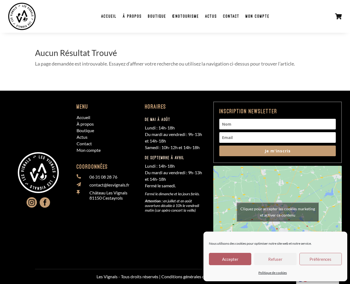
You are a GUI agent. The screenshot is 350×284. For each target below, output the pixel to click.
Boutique (157, 16)
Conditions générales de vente (189, 276)
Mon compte (258, 16)
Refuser (275, 259)
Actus (211, 16)
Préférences (320, 259)
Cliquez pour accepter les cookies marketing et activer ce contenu (277, 211)
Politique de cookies (272, 273)
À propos (132, 16)
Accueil (109, 16)
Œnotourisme (185, 16)
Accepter (230, 259)
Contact (231, 16)
